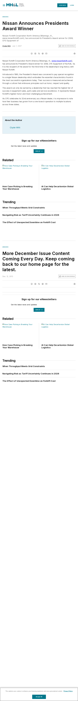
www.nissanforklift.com (62, 61)
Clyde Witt (6, 46)
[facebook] (32, 54)
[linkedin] (35, 54)
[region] (39, 694)
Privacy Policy (68, 691)
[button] (3, 5)
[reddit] (43, 54)
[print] (75, 54)
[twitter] (39, 54)
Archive (5, 17)
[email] (46, 54)
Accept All (39, 697)
